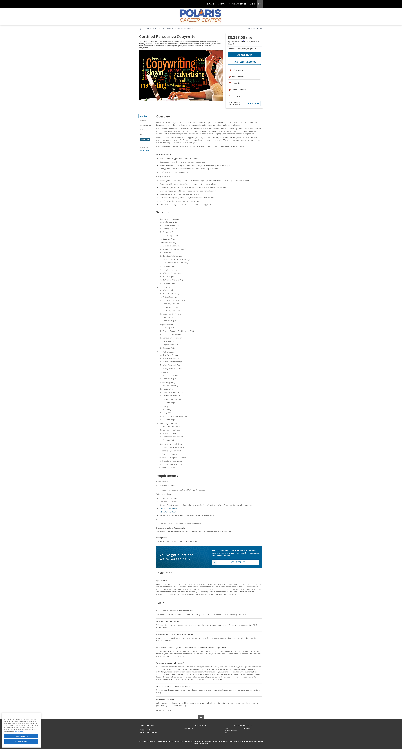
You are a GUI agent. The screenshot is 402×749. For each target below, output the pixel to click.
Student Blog (247, 728)
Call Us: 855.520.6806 (253, 28)
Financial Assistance (231, 731)
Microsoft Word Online (169, 508)
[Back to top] (201, 725)
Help (226, 733)
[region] (21, 730)
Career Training (188, 728)
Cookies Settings (21, 741)
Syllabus (143, 121)
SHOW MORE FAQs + (164, 711)
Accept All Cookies (21, 736)
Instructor (144, 130)
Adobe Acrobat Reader (168, 512)
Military (227, 728)
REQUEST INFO (253, 103)
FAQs (142, 134)
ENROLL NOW (244, 54)
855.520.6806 (144, 150)
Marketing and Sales (165, 28)
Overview (143, 116)
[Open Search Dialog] (260, 4)
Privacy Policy (204, 744)
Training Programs (150, 28)
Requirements (145, 125)
